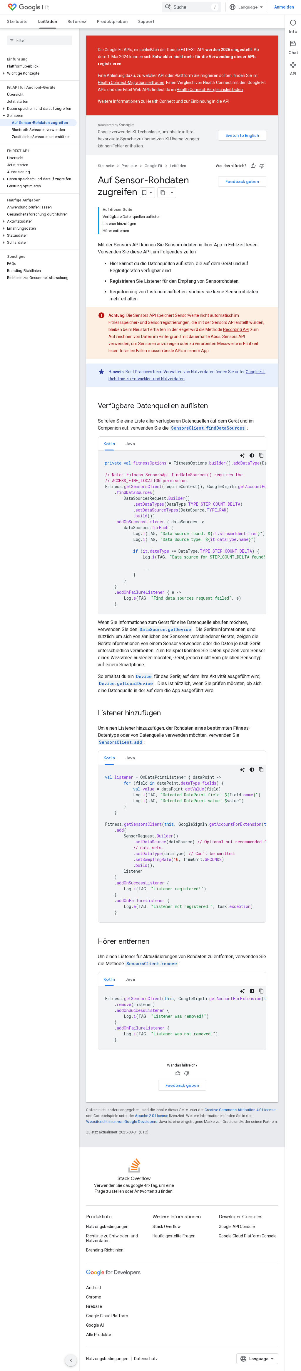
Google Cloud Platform (107, 1315)
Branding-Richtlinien (104, 1250)
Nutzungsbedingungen (107, 1226)
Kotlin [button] (109, 443)
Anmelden (284, 7)
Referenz (77, 21)
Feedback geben (242, 181)
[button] (38, 73)
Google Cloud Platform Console (248, 1236)
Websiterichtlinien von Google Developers (121, 1121)
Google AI (95, 1325)
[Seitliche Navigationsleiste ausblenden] (71, 1360)
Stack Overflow (167, 1226)
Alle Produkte (98, 1334)
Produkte (129, 166)
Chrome (93, 1297)
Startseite (17, 21)
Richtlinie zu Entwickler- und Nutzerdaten (112, 1238)
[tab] (109, 443)
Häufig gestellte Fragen (174, 1236)
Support (146, 21)
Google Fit (153, 166)
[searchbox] (39, 40)
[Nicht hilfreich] (261, 166)
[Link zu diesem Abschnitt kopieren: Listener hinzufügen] (167, 713)
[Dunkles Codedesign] (252, 455)
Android (93, 1287)
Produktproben (112, 21)
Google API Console (237, 1226)
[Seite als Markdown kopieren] (163, 193)
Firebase (94, 1306)
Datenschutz (146, 1358)
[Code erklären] (242, 455)
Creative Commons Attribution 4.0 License (240, 1110)
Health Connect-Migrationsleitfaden (131, 82)
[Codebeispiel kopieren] (261, 455)
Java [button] (130, 443)
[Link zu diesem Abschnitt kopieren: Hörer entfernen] (155, 942)
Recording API (236, 329)
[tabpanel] (182, 532)
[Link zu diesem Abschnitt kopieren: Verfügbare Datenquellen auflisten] (214, 406)
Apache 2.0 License (151, 1115)
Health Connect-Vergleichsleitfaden (210, 89)
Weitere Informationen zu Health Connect (136, 101)
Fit (45, 7)
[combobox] (191, 7)
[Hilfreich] (253, 166)
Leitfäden (47, 21)
